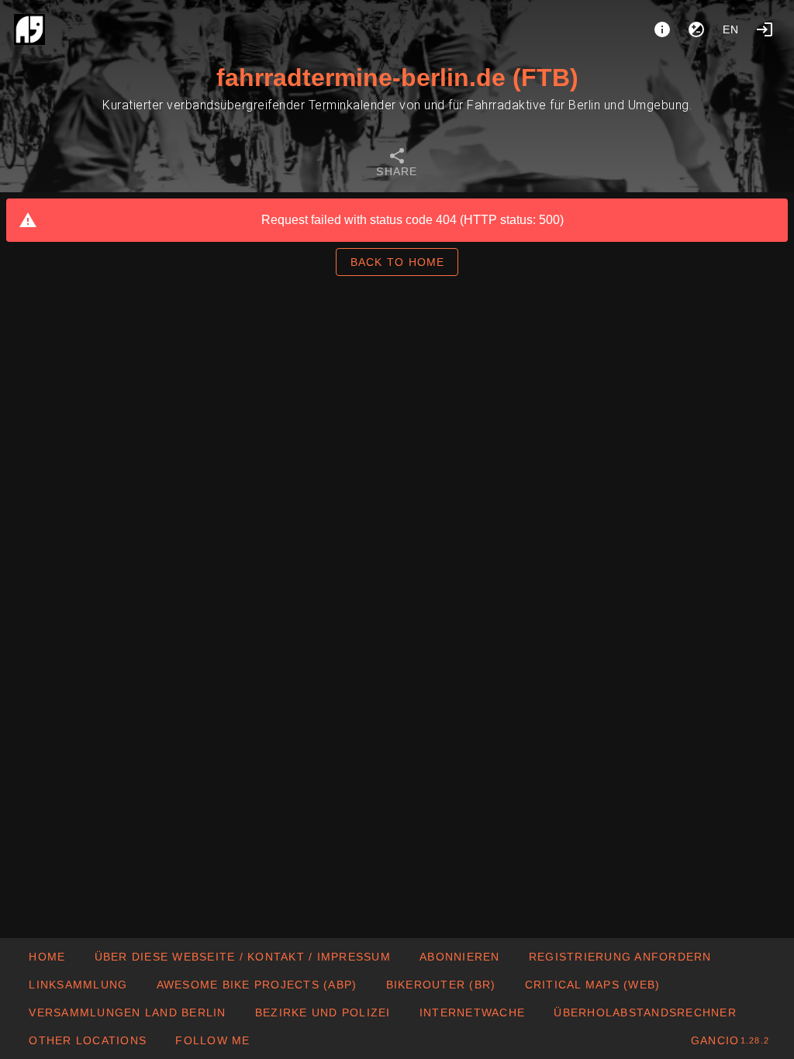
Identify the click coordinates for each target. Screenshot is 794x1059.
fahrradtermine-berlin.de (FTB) (397, 77)
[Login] (764, 29)
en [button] (731, 29)
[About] (662, 29)
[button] (87, 1040)
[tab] (397, 164)
